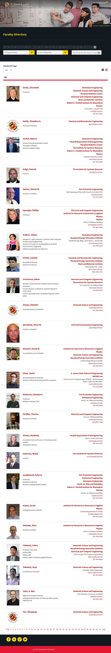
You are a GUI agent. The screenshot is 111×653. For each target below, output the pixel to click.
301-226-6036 (98, 386)
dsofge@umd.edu (96, 172)
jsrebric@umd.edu (96, 243)
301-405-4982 (98, 227)
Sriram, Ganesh (30, 257)
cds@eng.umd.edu (96, 419)
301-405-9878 (98, 310)
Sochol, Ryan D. (30, 138)
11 (35, 629)
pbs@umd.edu (97, 495)
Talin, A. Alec (29, 591)
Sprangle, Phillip (31, 210)
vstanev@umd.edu (96, 308)
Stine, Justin (29, 373)
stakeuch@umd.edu (95, 572)
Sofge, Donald (29, 169)
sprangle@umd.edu (95, 225)
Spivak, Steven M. (31, 189)
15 (47, 629)
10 (32, 629)
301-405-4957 (98, 366)
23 (73, 629)
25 (79, 629)
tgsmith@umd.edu (96, 124)
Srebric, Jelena (30, 234)
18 (57, 629)
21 (66, 629)
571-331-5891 (98, 197)
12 (38, 629)
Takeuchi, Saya (30, 567)
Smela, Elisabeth (31, 87)
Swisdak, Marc (30, 525)
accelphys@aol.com (95, 514)
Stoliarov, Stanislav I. (33, 394)
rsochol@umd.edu (96, 159)
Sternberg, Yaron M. (32, 324)
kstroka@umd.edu (96, 441)
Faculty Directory (99, 3)
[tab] (55, 77)
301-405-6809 (98, 559)
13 (41, 629)
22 (69, 629)
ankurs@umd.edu (96, 288)
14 (44, 629)
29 (90, 629)
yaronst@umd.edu (96, 327)
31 (97, 629)
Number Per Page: (10, 66)
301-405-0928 (98, 405)
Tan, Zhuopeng (30, 611)
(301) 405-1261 (97, 272)
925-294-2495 (98, 599)
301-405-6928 (98, 162)
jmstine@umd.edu (96, 384)
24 (76, 629)
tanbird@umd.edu (96, 615)
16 (51, 629)
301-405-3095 (98, 498)
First (7, 629)
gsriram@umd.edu (96, 269)
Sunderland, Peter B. (32, 475)
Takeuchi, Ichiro (30, 545)
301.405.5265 (98, 114)
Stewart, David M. (31, 348)
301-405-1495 (98, 536)
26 (82, 629)
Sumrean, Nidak (30, 453)
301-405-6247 (98, 246)
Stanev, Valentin (30, 304)
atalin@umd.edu (96, 596)
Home (95, 26)
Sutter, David (29, 505)
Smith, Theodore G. (32, 121)
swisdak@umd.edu (96, 534)
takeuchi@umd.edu (95, 557)
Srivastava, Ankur (31, 279)
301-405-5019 (98, 516)
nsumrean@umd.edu (95, 456)
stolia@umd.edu (96, 403)
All (95, 47)
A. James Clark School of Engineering (18, 2)
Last (103, 629)
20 (63, 629)
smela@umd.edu (96, 111)
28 (87, 629)
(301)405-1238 (97, 422)
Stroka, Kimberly (31, 435)
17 (54, 629)
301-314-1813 (98, 443)
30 (94, 629)
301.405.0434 (98, 290)
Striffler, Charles (30, 414)
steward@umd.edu (96, 363)
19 (60, 629)
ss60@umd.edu (97, 194)
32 (100, 629)
